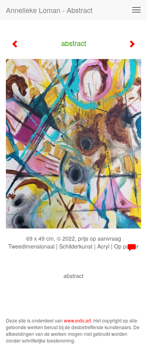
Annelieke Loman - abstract (49, 10)
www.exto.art (77, 320)
